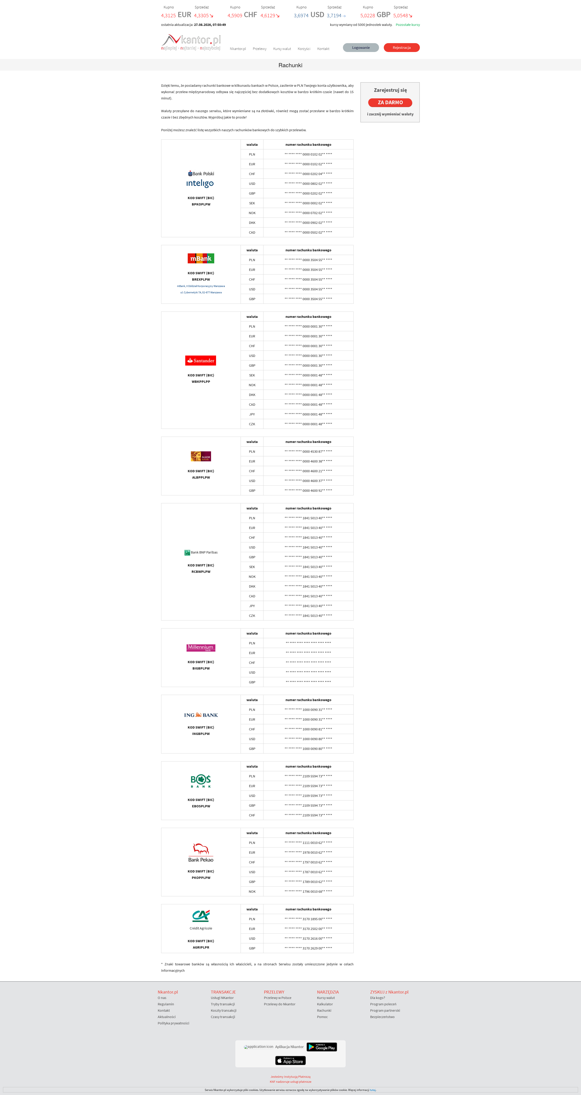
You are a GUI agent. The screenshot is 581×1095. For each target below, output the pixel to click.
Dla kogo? (377, 997)
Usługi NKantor (222, 997)
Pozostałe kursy (408, 24)
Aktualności (167, 1016)
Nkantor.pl (238, 48)
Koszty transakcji (223, 1010)
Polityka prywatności (173, 1023)
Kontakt (323, 48)
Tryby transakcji (223, 1004)
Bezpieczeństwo (382, 1016)
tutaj (373, 1090)
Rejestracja (402, 47)
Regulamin (166, 1004)
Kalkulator (325, 1004)
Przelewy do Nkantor (279, 1004)
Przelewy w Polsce (277, 997)
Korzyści (304, 48)
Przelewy (259, 48)
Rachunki (324, 1010)
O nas (162, 997)
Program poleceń (383, 1004)
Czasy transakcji (223, 1016)
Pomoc (322, 1016)
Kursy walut (282, 48)
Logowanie (361, 47)
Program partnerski (385, 1010)
